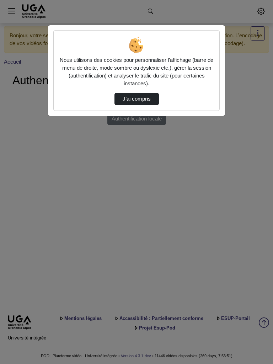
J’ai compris (137, 99)
